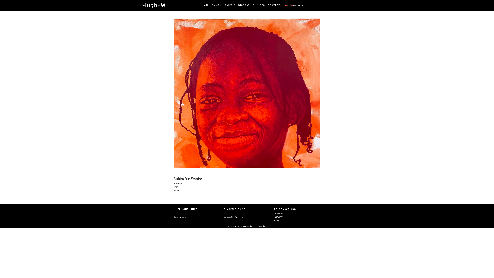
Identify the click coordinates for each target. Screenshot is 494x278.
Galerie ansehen (180, 217)
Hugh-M (154, 5)
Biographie (246, 5)
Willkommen (213, 5)
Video (261, 5)
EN (295, 5)
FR (301, 5)
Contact (274, 5)
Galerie (229, 5)
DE (288, 5)
